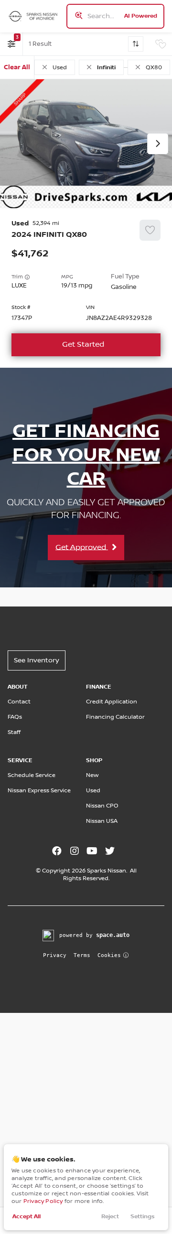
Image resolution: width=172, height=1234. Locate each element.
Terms (82, 955)
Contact (19, 701)
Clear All (17, 67)
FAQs (15, 717)
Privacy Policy (43, 1201)
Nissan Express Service (39, 790)
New (92, 775)
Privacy (54, 955)
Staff (14, 732)
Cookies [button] (109, 955)
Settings (142, 1216)
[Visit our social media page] (57, 852)
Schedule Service (31, 775)
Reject (110, 1216)
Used (93, 790)
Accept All (26, 1216)
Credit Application (111, 701)
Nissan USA (102, 821)
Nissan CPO (102, 805)
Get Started (83, 344)
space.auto (112, 935)
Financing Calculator (115, 717)
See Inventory (36, 660)
